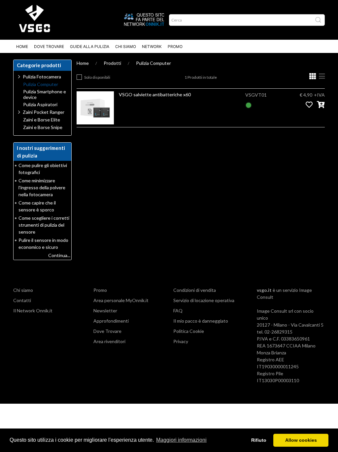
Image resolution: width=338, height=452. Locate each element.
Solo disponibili (97, 77)
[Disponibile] (248, 104)
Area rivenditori (109, 341)
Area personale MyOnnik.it (121, 300)
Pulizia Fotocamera (42, 76)
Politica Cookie (188, 331)
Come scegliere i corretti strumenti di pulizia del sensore (43, 225)
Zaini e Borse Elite (41, 119)
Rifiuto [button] (258, 440)
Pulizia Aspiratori (40, 104)
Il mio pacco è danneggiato (200, 321)
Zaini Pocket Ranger (43, 112)
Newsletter (105, 310)
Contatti (22, 300)
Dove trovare (49, 46)
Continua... (59, 255)
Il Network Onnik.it (32, 310)
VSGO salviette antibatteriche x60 (155, 94)
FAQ (178, 310)
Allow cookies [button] (301, 440)
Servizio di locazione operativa (203, 300)
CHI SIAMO (125, 46)
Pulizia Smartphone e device (44, 94)
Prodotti (112, 63)
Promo (175, 46)
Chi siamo (23, 290)
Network (152, 46)
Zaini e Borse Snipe (42, 127)
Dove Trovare (107, 331)
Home (22, 46)
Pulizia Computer (153, 63)
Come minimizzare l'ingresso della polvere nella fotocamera (41, 187)
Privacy (180, 341)
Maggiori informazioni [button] (181, 440)
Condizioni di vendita (194, 290)
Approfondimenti (111, 321)
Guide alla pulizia (89, 46)
